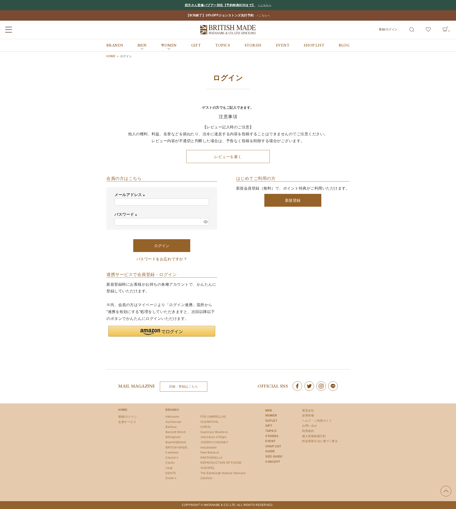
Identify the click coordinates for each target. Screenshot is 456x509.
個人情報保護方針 (314, 436)
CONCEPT (272, 461)
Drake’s (171, 478)
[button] (161, 331)
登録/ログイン (388, 29)
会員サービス (127, 422)
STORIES (253, 45)
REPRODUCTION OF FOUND (221, 462)
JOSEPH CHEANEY (214, 442)
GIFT (196, 45)
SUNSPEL (207, 468)
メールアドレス (130, 195)
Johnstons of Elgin (213, 437)
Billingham (173, 437)
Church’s (172, 457)
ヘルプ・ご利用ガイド (317, 420)
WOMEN (271, 415)
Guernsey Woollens (214, 432)
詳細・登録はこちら (183, 386)
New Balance (209, 452)
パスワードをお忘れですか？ (161, 259)
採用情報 (308, 415)
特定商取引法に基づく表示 (320, 441)
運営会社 (308, 410)
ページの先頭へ (446, 491)
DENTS (171, 473)
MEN (268, 410)
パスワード (126, 214)
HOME (110, 56)
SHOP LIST (314, 45)
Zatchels (206, 478)
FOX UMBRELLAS (213, 416)
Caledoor (172, 452)
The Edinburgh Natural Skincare (223, 473)
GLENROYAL (209, 422)
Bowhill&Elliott (176, 442)
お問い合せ (309, 425)
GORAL (205, 427)
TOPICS (222, 45)
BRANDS (114, 45)
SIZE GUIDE (273, 456)
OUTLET (271, 420)
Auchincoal (173, 422)
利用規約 (308, 431)
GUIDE (270, 451)
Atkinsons (172, 416)
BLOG (344, 45)
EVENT (283, 45)
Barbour (171, 427)
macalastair (208, 447)
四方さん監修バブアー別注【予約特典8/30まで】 (220, 5)
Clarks (170, 462)
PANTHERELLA (211, 457)
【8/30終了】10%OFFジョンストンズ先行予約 (220, 15)
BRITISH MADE (176, 447)
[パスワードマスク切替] (205, 221)
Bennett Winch (176, 432)
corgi (169, 468)
